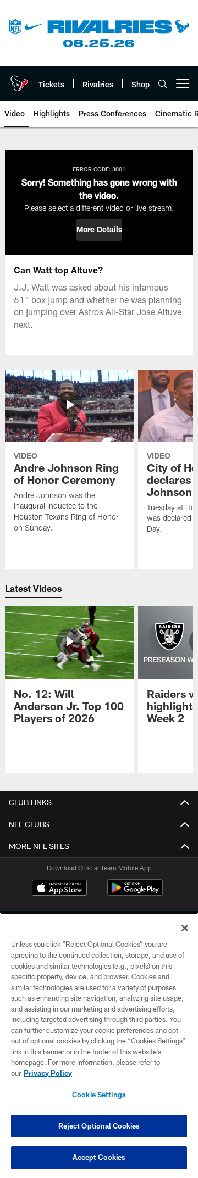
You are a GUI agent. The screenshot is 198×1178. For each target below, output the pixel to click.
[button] (99, 230)
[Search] (162, 83)
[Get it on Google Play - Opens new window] (135, 893)
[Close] (185, 928)
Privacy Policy (48, 1073)
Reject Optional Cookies (99, 1125)
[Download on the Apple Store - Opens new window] (59, 889)
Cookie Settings (99, 1094)
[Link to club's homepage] (19, 79)
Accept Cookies (99, 1157)
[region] (99, 1045)
